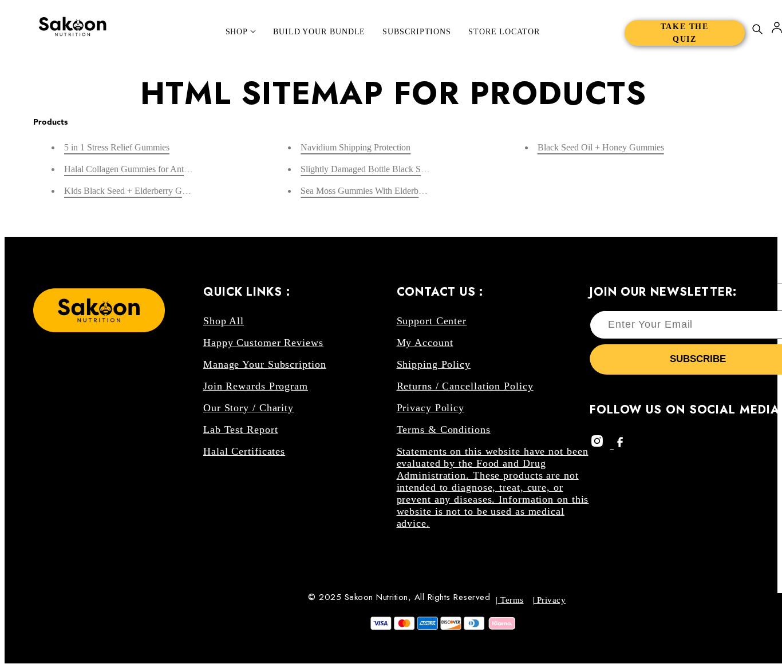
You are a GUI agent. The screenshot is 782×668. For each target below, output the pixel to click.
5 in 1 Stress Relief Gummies (116, 147)
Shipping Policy (434, 364)
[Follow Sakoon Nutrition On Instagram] (602, 444)
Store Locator (504, 31)
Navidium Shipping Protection (355, 147)
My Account (425, 342)
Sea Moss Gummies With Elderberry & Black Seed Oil (400, 191)
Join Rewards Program (255, 386)
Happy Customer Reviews (263, 342)
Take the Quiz (685, 32)
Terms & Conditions (444, 429)
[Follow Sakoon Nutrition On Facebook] (623, 444)
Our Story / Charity (248, 407)
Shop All (223, 321)
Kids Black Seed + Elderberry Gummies (137, 191)
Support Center (432, 321)
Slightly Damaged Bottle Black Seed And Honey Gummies (408, 169)
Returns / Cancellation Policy (465, 386)
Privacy (550, 600)
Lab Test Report (240, 429)
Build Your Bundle (319, 31)
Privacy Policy (431, 407)
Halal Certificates (244, 451)
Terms (511, 600)
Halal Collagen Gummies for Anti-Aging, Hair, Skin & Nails (173, 169)
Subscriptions (416, 31)
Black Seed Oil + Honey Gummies (601, 147)
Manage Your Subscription (264, 364)
